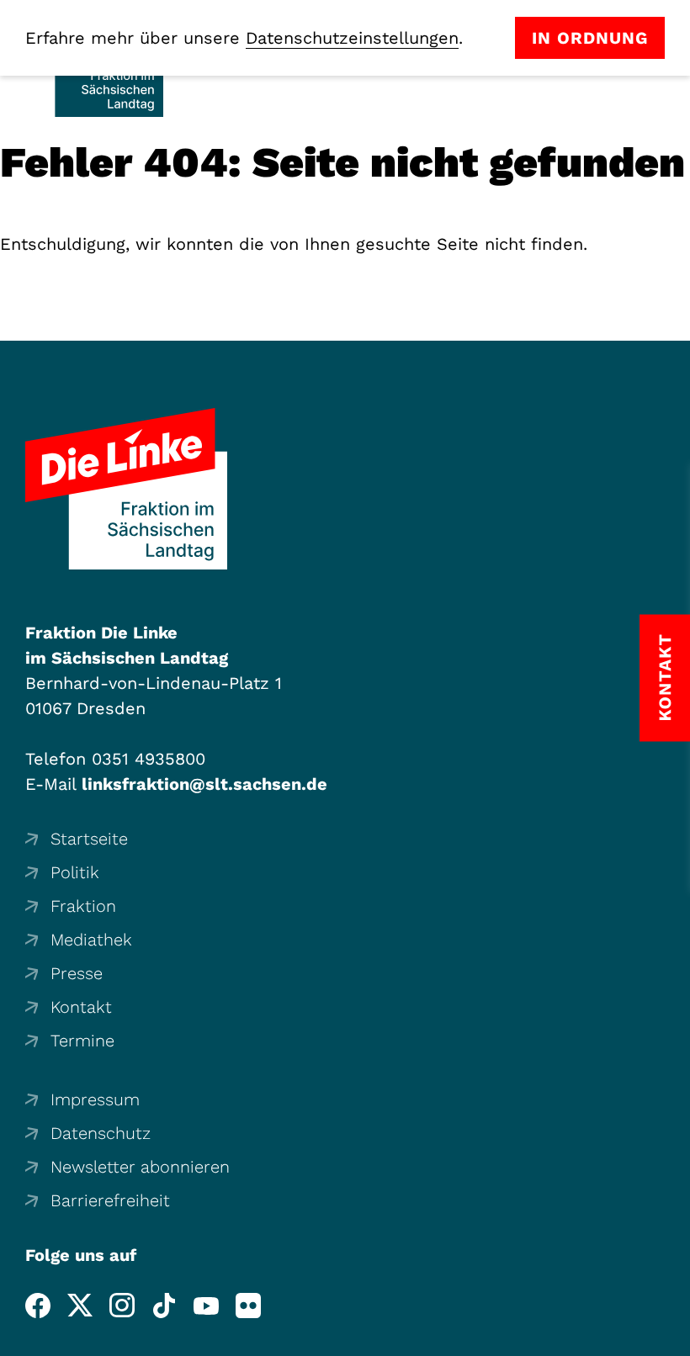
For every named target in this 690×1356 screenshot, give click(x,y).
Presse (76, 973)
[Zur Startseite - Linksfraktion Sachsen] (126, 488)
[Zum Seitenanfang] (672, 1338)
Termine (82, 1040)
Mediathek (91, 940)
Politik (74, 872)
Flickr (248, 1305)
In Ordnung (590, 38)
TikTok (164, 1305)
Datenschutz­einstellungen (352, 38)
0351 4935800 (148, 759)
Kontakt (81, 1007)
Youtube (206, 1305)
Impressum (95, 1099)
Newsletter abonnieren (140, 1167)
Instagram (122, 1305)
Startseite (89, 839)
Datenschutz (100, 1133)
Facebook (37, 1305)
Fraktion (83, 906)
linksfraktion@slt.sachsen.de (204, 784)
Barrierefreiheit (110, 1200)
